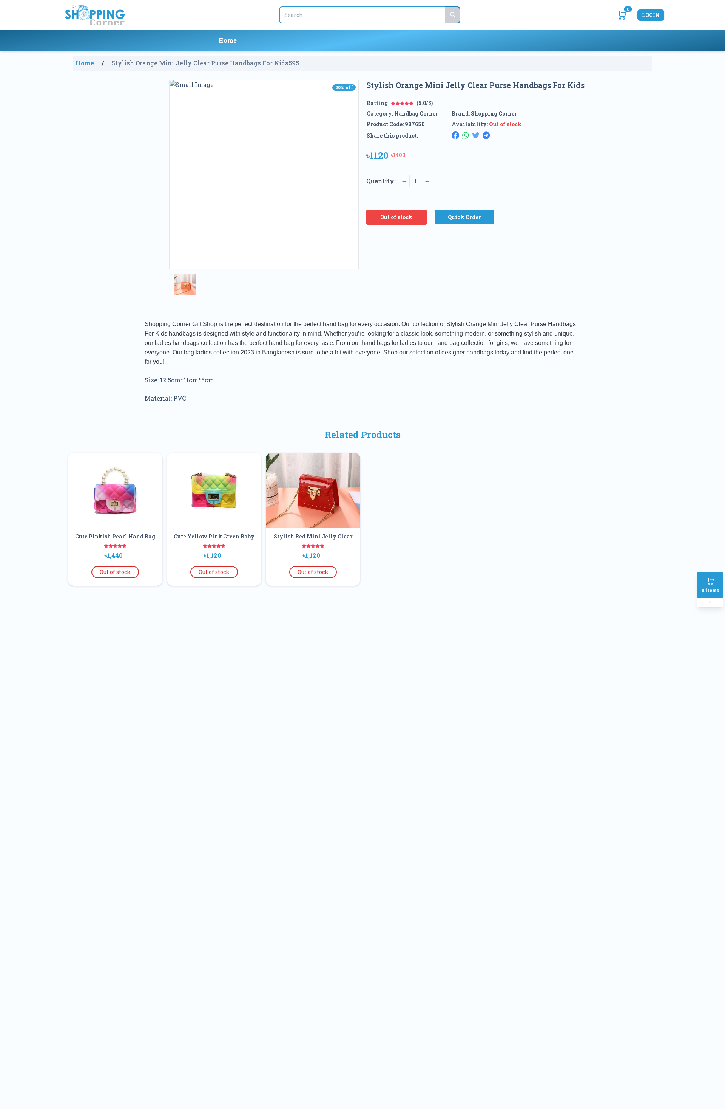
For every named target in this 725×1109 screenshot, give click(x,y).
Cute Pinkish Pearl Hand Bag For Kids (115, 536)
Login (651, 15)
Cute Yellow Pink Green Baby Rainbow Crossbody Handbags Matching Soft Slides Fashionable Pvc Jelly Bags (214, 536)
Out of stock (396, 217)
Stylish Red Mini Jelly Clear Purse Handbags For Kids (313, 536)
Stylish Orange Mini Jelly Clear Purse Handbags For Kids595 (205, 63)
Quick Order (464, 217)
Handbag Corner (416, 113)
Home (227, 40)
